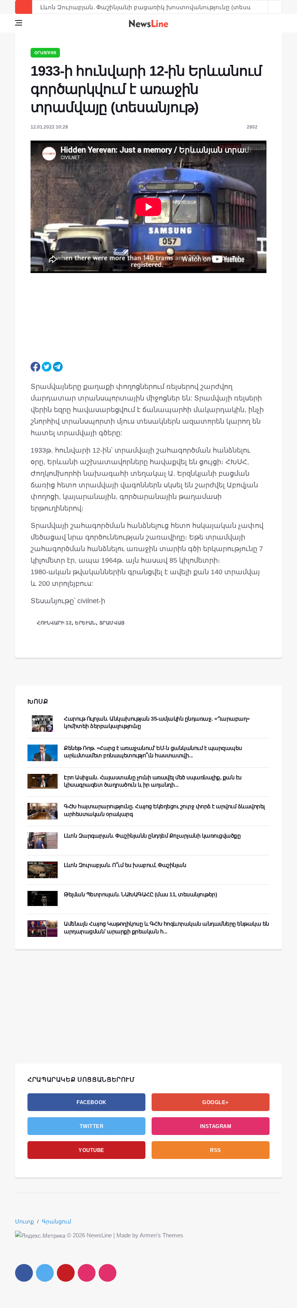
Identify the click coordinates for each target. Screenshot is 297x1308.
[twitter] (45, 1273)
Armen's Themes (161, 1235)
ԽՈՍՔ (37, 701)
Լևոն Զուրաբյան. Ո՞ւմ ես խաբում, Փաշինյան (125, 865)
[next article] (261, 7)
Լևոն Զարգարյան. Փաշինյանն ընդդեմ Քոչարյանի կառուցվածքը (152, 836)
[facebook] (24, 1273)
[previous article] (275, 7)
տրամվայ (112, 623)
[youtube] (66, 1273)
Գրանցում (56, 1221)
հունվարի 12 (54, 623)
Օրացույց (45, 53)
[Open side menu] (18, 23)
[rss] (107, 1273)
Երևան (85, 623)
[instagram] (87, 1273)
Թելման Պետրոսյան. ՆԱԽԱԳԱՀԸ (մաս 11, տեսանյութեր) (140, 894)
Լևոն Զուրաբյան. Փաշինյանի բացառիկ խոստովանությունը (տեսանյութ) (155, 7)
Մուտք (24, 1221)
